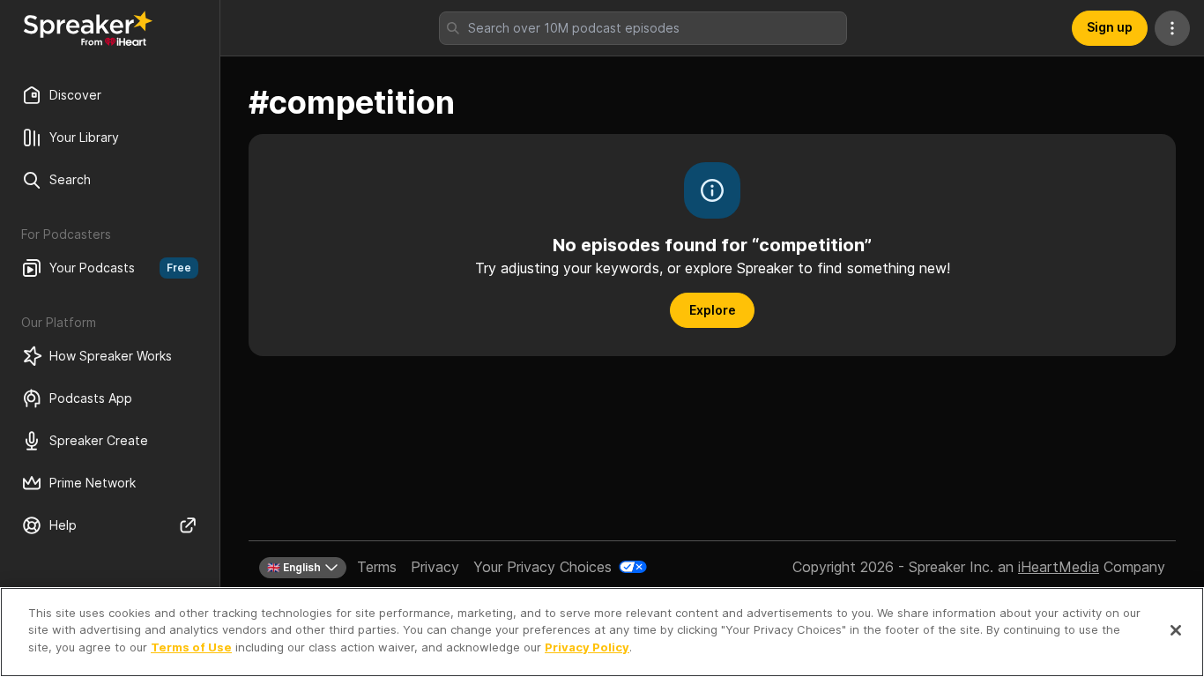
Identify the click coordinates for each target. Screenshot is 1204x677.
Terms (377, 567)
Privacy (435, 567)
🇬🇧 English (294, 567)
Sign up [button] (1110, 26)
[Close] (1175, 630)
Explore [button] (712, 309)
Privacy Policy (587, 647)
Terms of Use (191, 647)
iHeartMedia (1058, 567)
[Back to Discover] (88, 28)
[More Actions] (1172, 28)
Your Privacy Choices (542, 567)
